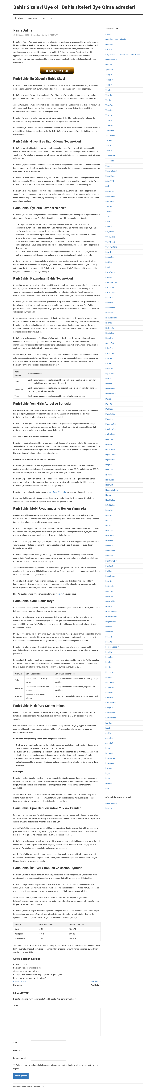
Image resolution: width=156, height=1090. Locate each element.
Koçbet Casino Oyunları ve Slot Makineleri (123, 54)
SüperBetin (110, 176)
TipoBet (108, 120)
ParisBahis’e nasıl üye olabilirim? (27, 968)
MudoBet (109, 510)
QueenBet (109, 343)
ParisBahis (110, 414)
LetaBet (108, 677)
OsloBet (108, 444)
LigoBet (108, 667)
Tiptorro (108, 115)
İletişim (108, 808)
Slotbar (108, 216)
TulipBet (108, 95)
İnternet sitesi (19, 1058)
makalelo (36, 35)
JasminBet (110, 743)
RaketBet (109, 338)
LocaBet (109, 657)
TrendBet (109, 110)
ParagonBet (110, 424)
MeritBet (109, 566)
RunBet (108, 267)
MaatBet (109, 632)
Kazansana (110, 713)
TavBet (108, 145)
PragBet (108, 358)
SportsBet (109, 201)
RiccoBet (109, 297)
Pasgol (108, 399)
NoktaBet (109, 480)
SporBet (108, 206)
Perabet (108, 49)
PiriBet (108, 378)
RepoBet (109, 302)
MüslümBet (110, 505)
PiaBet (108, 34)
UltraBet (108, 64)
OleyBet (108, 464)
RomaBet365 (111, 282)
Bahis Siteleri (32, 18)
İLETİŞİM (19, 18)
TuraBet (108, 90)
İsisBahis (109, 753)
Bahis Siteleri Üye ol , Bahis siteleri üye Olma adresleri (74, 7)
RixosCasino (110, 292)
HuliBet (108, 784)
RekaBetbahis (111, 318)
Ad (15, 1043)
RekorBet (109, 313)
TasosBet (109, 161)
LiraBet (108, 662)
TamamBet (110, 156)
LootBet (108, 652)
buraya (60, 594)
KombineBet (110, 702)
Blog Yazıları (47, 18)
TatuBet (108, 151)
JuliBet (108, 733)
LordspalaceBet (112, 647)
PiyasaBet (109, 373)
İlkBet (107, 778)
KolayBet (109, 708)
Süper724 (109, 181)
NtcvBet (108, 475)
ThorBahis (109, 130)
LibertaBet (109, 672)
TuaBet (108, 100)
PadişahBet (110, 434)
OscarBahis (110, 449)
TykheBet (109, 70)
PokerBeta (110, 368)
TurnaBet (109, 80)
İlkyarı (108, 773)
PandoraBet (110, 429)
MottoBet (109, 535)
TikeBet (108, 140)
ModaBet (109, 556)
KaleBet (108, 728)
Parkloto (109, 409)
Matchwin (109, 586)
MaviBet (108, 581)
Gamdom (109, 44)
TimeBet (109, 125)
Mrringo (108, 520)
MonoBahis (110, 551)
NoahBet (109, 485)
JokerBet (109, 738)
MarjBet (108, 606)
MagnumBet (110, 621)
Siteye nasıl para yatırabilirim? (26, 971)
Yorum (16, 1005)
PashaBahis (110, 394)
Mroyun (108, 525)
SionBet (108, 227)
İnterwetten (110, 758)
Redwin (108, 323)
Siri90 (107, 221)
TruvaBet (109, 105)
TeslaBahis (110, 135)
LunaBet (108, 642)
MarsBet (109, 596)
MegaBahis (110, 576)
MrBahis (109, 530)
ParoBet (108, 404)
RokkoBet (109, 287)
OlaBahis (109, 469)
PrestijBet (109, 353)
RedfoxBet (109, 328)
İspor (107, 748)
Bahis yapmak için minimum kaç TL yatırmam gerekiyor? (37, 975)
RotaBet (108, 277)
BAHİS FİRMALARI (51, 35)
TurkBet (108, 85)
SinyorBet (109, 232)
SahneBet (109, 257)
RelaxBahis (110, 307)
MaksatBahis (111, 616)
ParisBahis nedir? (20, 964)
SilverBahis (110, 237)
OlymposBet (110, 454)
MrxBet (108, 515)
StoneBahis (110, 196)
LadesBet (109, 692)
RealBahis (109, 333)
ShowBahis (110, 242)
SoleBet (108, 211)
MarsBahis (110, 601)
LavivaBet (109, 687)
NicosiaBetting (111, 490)
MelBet (108, 571)
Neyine (108, 495)
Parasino (109, 419)
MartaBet (109, 591)
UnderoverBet (111, 59)
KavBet (108, 723)
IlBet (107, 789)
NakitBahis (110, 500)
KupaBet (109, 697)
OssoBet (109, 439)
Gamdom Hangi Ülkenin (115, 39)
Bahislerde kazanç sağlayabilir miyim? (29, 978)
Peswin (108, 384)
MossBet (109, 546)
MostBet (109, 540)
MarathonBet (111, 611)
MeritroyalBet (111, 561)
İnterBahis (109, 763)
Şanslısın (109, 166)
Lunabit (108, 637)
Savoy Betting (111, 247)
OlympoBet (110, 459)
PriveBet (109, 348)
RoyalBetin (110, 272)
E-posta (17, 1050)
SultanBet (109, 191)
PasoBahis (110, 389)
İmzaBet (109, 768)
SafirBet (108, 262)
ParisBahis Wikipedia (57, 492)
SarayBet (109, 252)
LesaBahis (109, 682)
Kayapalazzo (110, 718)
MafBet (108, 626)
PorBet (108, 363)
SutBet (108, 186)
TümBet (108, 75)
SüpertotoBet (111, 171)
